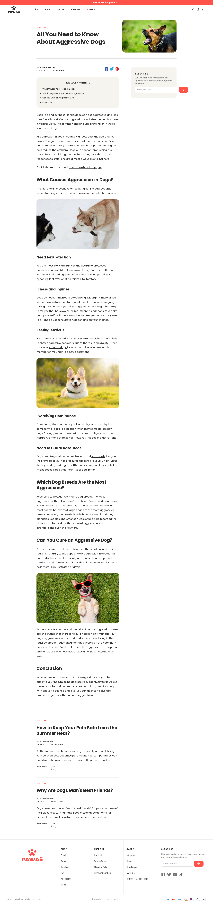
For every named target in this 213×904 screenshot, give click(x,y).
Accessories (66, 878)
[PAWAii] (16, 9)
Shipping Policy (101, 867)
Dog (45, 28)
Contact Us (99, 855)
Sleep (63, 884)
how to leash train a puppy (85, 167)
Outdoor (65, 867)
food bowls (98, 456)
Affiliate (131, 873)
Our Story (132, 855)
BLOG (39, 28)
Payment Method (102, 873)
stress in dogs (58, 347)
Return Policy (100, 861)
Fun (62, 873)
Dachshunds (96, 501)
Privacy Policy (96, 899)
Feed (63, 855)
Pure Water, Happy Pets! (105, 2)
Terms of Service (112, 899)
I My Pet (91, 9)
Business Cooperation (137, 878)
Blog (129, 861)
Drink (63, 861)
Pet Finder (132, 867)
